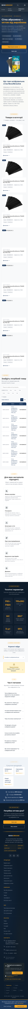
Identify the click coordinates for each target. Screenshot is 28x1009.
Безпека (6, 923)
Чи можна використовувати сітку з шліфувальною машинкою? (13, 711)
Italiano (14, 990)
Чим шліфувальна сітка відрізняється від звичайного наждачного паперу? (12, 694)
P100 (11, 390)
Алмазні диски (7, 870)
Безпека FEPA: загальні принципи (13, 669)
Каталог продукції (10, 9)
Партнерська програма (9, 908)
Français (15, 987)
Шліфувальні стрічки (8, 883)
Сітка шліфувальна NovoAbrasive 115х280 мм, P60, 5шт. (14, 453)
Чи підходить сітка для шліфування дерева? (10, 725)
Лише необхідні (7, 1006)
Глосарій (6, 926)
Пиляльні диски (7, 873)
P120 (15, 390)
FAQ (5, 928)
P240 (4, 393)
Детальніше (20, 1003)
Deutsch (8, 987)
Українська (8, 985)
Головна (3, 9)
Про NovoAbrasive (8, 890)
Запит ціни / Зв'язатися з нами (14, 979)
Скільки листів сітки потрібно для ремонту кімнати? (12, 733)
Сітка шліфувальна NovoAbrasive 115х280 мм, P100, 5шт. (14, 409)
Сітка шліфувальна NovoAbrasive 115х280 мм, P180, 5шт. (14, 427)
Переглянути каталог (13, 47)
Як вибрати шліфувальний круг (12, 657)
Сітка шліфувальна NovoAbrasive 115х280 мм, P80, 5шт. (14, 461)
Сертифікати (7, 897)
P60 (13, 393)
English (16, 985)
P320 (8, 393)
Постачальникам (8, 913)
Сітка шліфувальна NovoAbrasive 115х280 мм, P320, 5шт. (14, 444)
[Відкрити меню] (24, 5)
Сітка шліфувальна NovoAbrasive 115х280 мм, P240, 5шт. (14, 435)
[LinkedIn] (14, 855)
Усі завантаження (8, 933)
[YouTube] (17, 855)
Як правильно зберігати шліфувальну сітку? (11, 741)
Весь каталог (14, 826)
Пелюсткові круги (8, 868)
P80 (17, 393)
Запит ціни (14, 51)
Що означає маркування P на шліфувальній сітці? (12, 749)
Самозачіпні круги (8, 880)
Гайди (5, 921)
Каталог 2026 (7, 931)
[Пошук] (17, 5)
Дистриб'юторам (8, 910)
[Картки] (24, 399)
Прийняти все (20, 1006)
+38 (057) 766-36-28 (10, 946)
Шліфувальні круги (8, 865)
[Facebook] (10, 855)
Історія (5, 892)
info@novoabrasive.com (11, 950)
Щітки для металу (8, 875)
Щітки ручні (6, 878)
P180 (20, 390)
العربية (7, 992)
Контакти (7, 937)
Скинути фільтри (5, 399)
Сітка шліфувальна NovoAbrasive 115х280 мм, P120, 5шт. (14, 418)
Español (8, 990)
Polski (21, 990)
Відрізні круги (7, 863)
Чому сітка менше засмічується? (13, 718)
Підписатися (18, 972)
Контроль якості (8, 900)
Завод (5, 895)
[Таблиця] (21, 399)
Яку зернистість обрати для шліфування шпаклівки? (12, 703)
